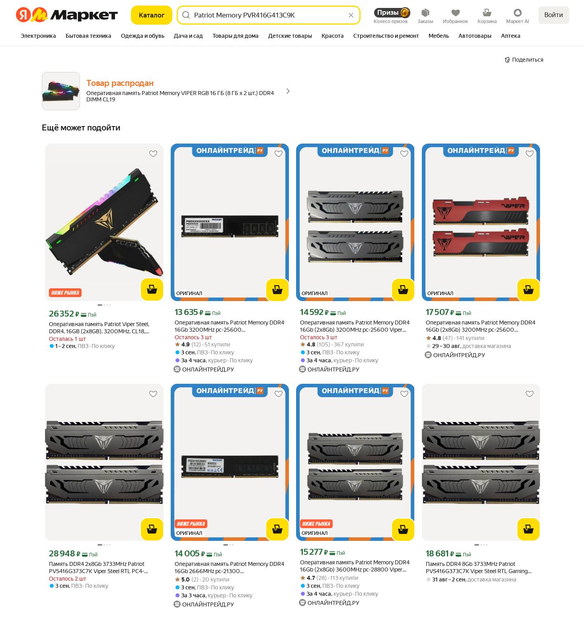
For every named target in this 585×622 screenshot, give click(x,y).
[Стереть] (351, 15)
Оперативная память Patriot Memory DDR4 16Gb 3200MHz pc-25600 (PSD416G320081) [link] (229, 326)
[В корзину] (152, 289)
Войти (553, 15)
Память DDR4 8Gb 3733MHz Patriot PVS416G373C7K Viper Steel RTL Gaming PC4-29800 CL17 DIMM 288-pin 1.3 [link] (477, 568)
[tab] (38, 36)
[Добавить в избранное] (153, 153)
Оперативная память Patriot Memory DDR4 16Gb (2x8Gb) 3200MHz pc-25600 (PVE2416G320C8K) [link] (480, 326)
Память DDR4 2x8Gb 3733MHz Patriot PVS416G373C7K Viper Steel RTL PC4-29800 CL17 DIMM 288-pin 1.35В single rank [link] (104, 568)
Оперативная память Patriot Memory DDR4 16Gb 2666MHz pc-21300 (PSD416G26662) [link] (229, 568)
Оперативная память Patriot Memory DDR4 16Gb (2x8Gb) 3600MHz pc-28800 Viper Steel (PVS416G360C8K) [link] (355, 566)
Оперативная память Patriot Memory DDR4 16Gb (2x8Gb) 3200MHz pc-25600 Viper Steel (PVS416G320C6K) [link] (355, 326)
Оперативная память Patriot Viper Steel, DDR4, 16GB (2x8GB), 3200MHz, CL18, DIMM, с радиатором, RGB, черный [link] (99, 328)
